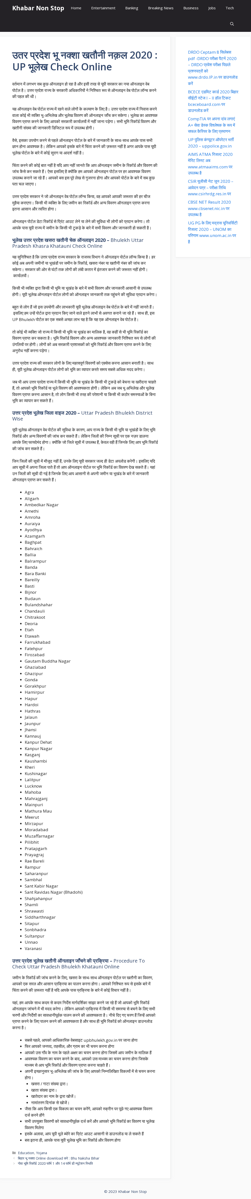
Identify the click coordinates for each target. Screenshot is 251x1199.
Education (26, 1152)
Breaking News (161, 7)
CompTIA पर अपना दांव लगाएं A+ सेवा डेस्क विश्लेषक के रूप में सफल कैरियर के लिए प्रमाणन (211, 125)
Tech (230, 7)
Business (191, 7)
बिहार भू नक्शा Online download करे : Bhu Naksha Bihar (59, 1158)
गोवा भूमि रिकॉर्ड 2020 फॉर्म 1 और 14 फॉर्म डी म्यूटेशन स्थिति (55, 1163)
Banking (131, 7)
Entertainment (103, 7)
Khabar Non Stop (38, 8)
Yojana (41, 1152)
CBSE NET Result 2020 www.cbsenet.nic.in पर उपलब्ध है (209, 208)
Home (76, 7)
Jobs (212, 7)
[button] (232, 24)
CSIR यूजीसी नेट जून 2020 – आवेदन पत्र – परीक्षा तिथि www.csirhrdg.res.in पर (210, 187)
